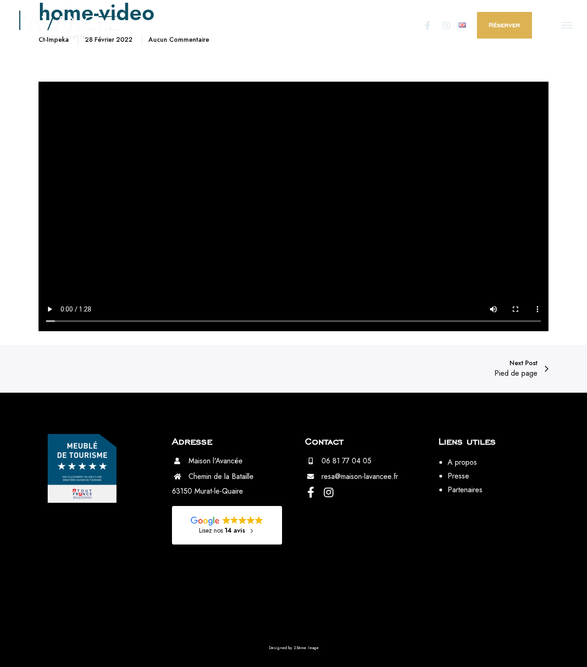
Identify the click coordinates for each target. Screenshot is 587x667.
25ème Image (306, 647)
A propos (462, 462)
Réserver (504, 25)
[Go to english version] (462, 25)
